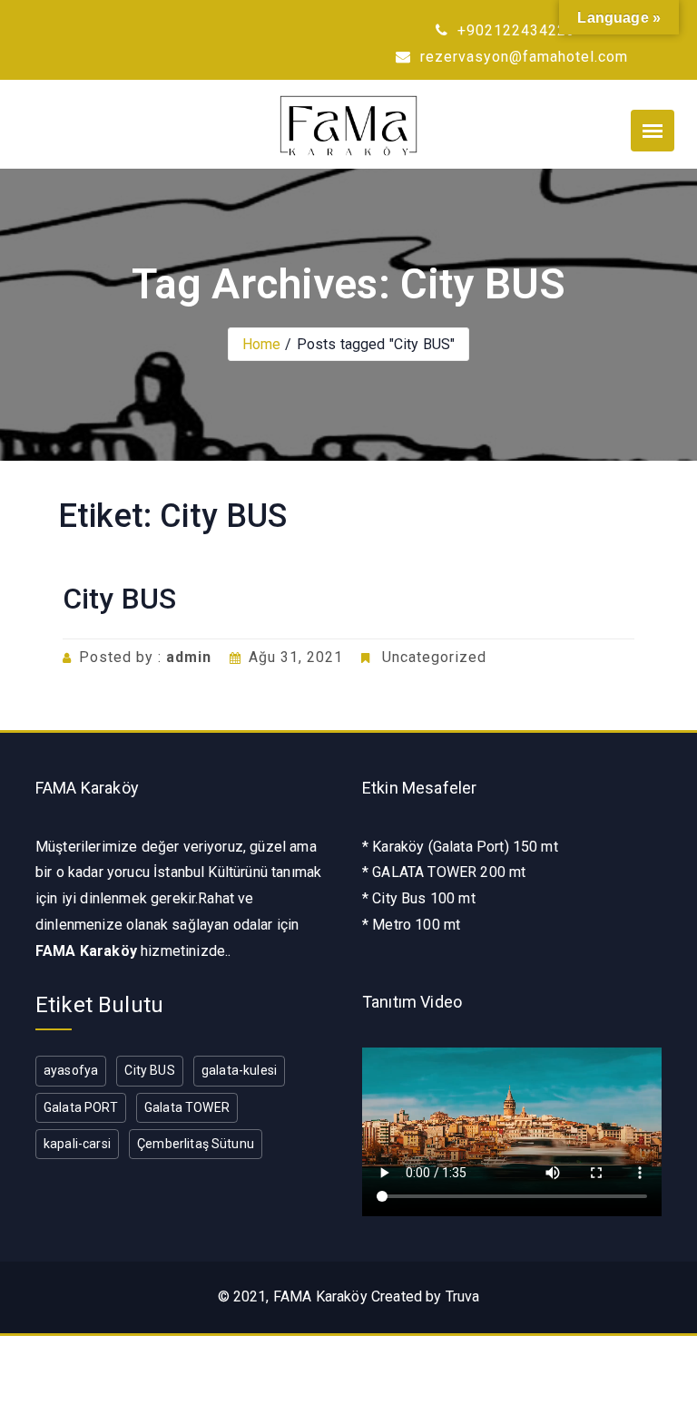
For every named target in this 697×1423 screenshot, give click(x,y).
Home (261, 344)
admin (188, 657)
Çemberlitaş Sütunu (195, 1143)
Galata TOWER (187, 1107)
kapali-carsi (77, 1143)
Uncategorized (434, 657)
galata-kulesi (239, 1070)
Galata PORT (81, 1107)
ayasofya (71, 1070)
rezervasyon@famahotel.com (522, 56)
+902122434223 (514, 30)
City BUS (119, 598)
